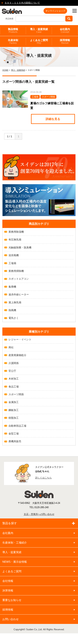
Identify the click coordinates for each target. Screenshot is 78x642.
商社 (11, 347)
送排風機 (14, 255)
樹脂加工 (14, 417)
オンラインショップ (55, 11)
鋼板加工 (14, 410)
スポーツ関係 (16, 394)
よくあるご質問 (39, 41)
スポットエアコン (19, 278)
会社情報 (7, 580)
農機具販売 (15, 441)
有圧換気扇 (15, 239)
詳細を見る (53, 118)
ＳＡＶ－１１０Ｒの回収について (22, 2)
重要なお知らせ (11, 600)
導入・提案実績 (39, 30)
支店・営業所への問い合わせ (39, 514)
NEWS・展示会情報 (14, 561)
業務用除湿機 (16, 231)
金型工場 (14, 433)
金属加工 (14, 402)
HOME (5, 70)
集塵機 (12, 286)
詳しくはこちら (43, 477)
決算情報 (7, 590)
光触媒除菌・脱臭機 (20, 247)
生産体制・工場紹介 (14, 542)
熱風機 (12, 310)
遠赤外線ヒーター (19, 294)
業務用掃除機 (16, 271)
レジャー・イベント (20, 339)
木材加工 (14, 378)
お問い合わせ (10, 619)
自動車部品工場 (17, 425)
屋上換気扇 (15, 302)
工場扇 (12, 263)
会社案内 (65, 30)
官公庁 (12, 370)
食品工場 (14, 386)
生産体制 (13, 41)
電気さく (14, 317)
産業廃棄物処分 (17, 355)
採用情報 (65, 41)
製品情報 (13, 30)
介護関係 (14, 363)
